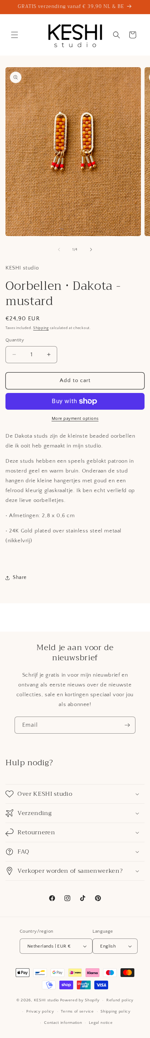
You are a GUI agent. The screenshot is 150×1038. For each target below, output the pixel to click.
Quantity (14, 339)
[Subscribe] (127, 725)
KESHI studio (46, 1000)
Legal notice (100, 1023)
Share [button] (20, 577)
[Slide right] (91, 250)
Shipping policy (115, 1011)
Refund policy (120, 1000)
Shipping (41, 328)
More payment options (75, 418)
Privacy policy (40, 1011)
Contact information (63, 1023)
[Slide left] (59, 250)
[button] (15, 35)
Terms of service (77, 1011)
